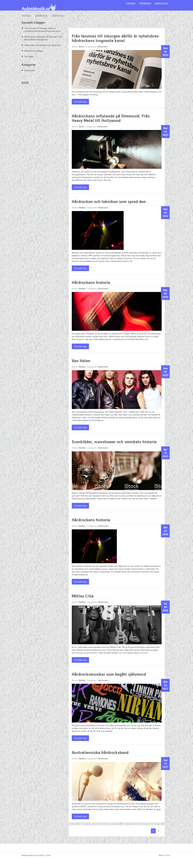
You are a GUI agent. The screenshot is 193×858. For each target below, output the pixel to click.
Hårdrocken (41, 15)
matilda (82, 207)
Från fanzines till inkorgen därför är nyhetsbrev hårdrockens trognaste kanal (115, 38)
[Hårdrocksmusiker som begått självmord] (117, 704)
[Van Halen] (117, 390)
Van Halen (81, 360)
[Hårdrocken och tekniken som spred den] (98, 231)
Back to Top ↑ (165, 855)
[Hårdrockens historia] (117, 312)
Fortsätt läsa (80, 101)
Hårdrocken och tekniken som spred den (109, 201)
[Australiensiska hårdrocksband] (117, 782)
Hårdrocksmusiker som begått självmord (109, 674)
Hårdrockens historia (91, 282)
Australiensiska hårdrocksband (100, 752)
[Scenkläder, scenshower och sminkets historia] (117, 471)
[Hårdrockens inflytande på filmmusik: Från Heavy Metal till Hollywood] (117, 150)
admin (81, 46)
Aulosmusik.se (28, 855)
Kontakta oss (58, 15)
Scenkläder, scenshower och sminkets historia (114, 441)
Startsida (26, 15)
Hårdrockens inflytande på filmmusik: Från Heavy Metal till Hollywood (111, 118)
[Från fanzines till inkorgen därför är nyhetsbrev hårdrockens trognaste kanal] (117, 70)
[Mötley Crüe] (117, 626)
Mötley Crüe (83, 596)
